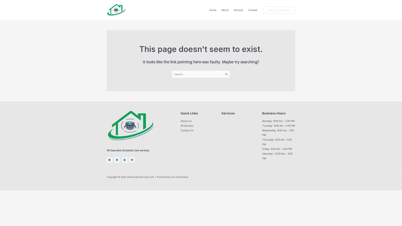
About (225, 10)
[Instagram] (124, 160)
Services (238, 10)
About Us (186, 121)
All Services (187, 125)
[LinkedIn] (132, 160)
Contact (252, 10)
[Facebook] (117, 160)
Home (212, 10)
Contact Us (187, 130)
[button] (279, 10)
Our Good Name (179, 176)
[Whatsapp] (109, 160)
